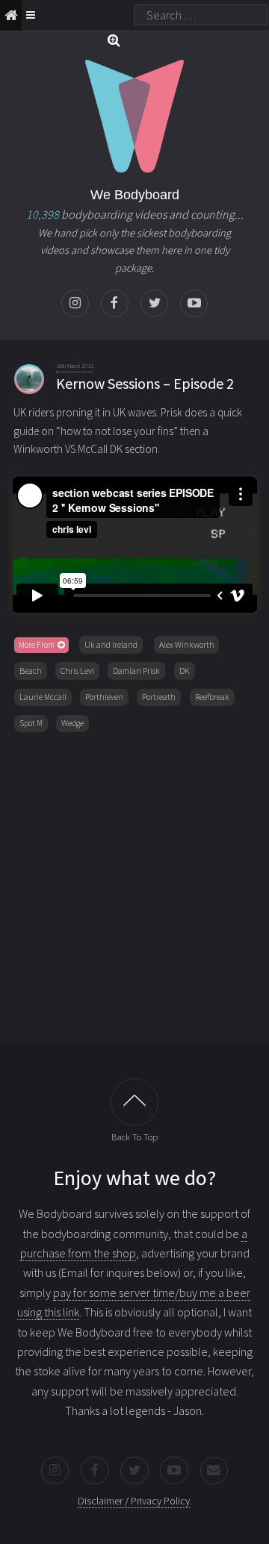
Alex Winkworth (186, 645)
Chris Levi (77, 671)
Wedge (72, 723)
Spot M (31, 723)
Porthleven (104, 697)
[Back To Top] (134, 1102)
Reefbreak (212, 697)
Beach (30, 671)
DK (184, 671)
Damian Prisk (136, 671)
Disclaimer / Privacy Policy (134, 1500)
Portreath (159, 697)
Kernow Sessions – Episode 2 (145, 383)
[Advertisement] (134, 884)
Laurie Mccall (43, 697)
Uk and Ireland (110, 645)
